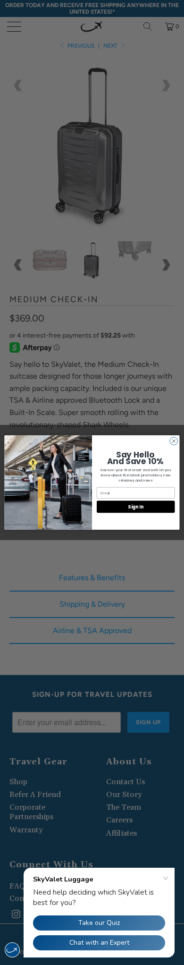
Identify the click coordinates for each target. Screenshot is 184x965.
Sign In (135, 507)
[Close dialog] (174, 441)
